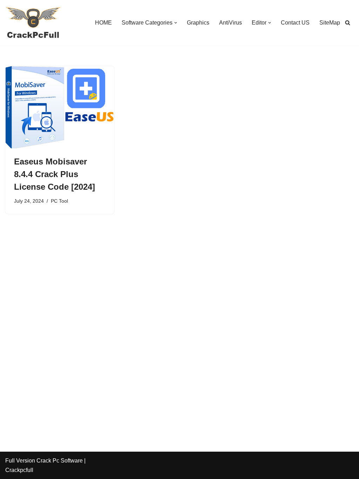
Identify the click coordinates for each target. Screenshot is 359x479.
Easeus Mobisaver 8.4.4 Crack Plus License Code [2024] (54, 174)
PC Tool (59, 201)
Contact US (295, 23)
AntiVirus (230, 23)
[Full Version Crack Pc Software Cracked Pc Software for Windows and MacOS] (33, 22)
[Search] (347, 22)
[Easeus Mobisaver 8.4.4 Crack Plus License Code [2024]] (59, 107)
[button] (175, 22)
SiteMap (329, 23)
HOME (103, 23)
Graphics (198, 23)
